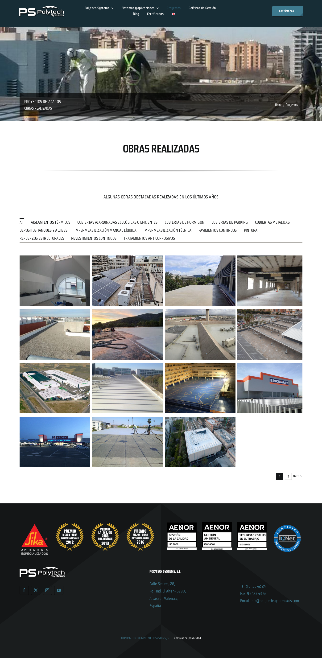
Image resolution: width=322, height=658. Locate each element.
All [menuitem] (22, 222)
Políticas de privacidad (187, 638)
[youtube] (58, 590)
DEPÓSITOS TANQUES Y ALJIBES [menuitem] (43, 230)
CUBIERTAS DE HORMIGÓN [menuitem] (185, 222)
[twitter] (35, 590)
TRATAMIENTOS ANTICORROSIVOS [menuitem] (149, 238)
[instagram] (47, 590)
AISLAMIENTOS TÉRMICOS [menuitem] (50, 222)
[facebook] (24, 590)
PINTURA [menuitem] (251, 230)
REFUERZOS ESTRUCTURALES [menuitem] (42, 238)
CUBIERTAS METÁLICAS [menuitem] (272, 222)
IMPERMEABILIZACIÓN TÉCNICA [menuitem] (167, 230)
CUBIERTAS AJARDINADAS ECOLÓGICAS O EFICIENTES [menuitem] (117, 222)
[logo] (41, 8)
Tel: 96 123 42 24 (253, 586)
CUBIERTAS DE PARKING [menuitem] (229, 222)
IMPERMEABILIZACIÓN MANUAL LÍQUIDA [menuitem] (105, 230)
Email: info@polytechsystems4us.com (269, 600)
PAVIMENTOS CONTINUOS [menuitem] (217, 230)
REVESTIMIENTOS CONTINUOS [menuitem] (93, 238)
